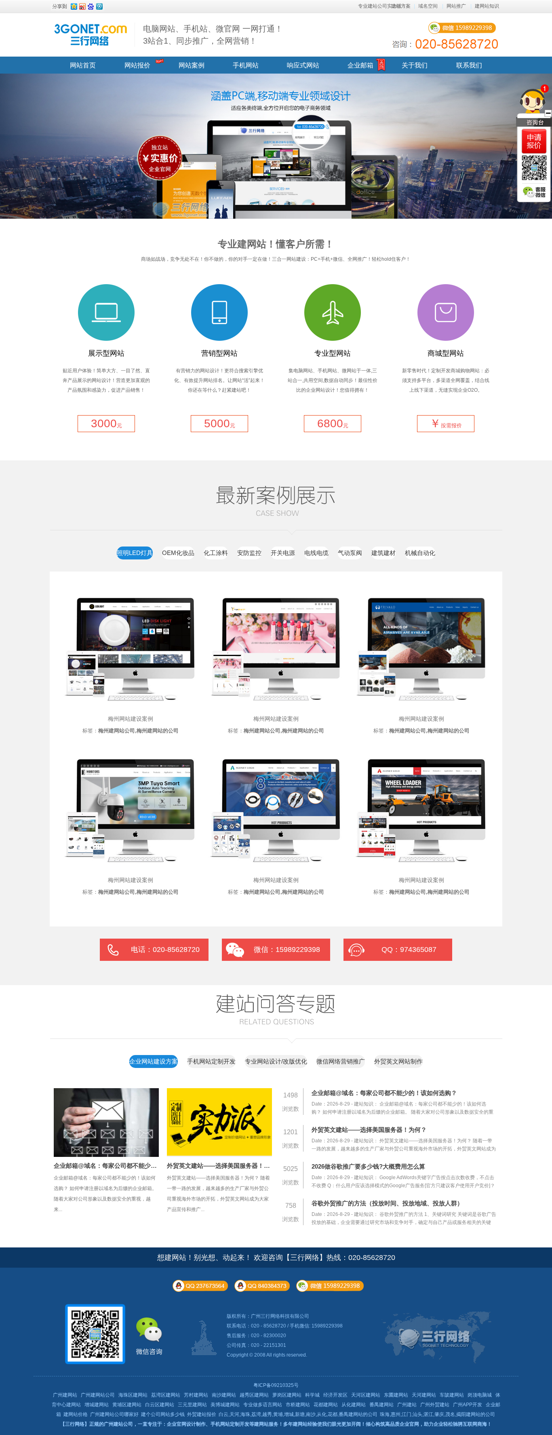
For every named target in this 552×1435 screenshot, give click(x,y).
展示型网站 (106, 353)
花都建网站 (326, 1405)
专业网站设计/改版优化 (276, 1061)
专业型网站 (332, 353)
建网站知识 (487, 6)
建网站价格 (75, 1414)
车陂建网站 (452, 1395)
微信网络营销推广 (340, 1061)
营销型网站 (219, 353)
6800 (332, 423)
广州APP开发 (467, 1405)
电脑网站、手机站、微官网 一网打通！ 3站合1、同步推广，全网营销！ (213, 34)
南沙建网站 (224, 1395)
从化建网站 (353, 1405)
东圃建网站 (396, 1395)
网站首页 (83, 65)
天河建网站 (424, 1395)
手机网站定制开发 (211, 1061)
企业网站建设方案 (153, 1061)
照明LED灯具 (135, 552)
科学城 (312, 1395)
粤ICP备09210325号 (276, 1385)
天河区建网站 (365, 1395)
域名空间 (428, 6)
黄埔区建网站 (126, 1405)
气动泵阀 (350, 552)
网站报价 (137, 65)
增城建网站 (96, 1405)
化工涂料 (216, 552)
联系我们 (469, 65)
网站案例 (191, 65)
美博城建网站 (225, 1405)
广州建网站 (65, 1395)
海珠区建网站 (132, 1395)
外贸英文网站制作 (398, 1061)
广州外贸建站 (434, 1405)
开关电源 (283, 552)
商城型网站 (446, 353)
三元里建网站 (192, 1405)
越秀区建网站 (254, 1395)
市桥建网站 (298, 1405)
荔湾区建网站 (165, 1395)
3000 (106, 423)
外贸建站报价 (201, 1414)
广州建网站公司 (98, 1395)
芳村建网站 (196, 1395)
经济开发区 (335, 1395)
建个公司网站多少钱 (163, 1414)
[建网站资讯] (292, 1042)
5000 (219, 423)
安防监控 (249, 552)
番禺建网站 (381, 1405)
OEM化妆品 (178, 552)
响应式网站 (303, 65)
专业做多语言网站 (262, 1405)
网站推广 (456, 6)
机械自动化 (420, 552)
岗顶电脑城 (480, 1395)
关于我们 (415, 65)
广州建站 (407, 1405)
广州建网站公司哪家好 (114, 1414)
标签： (130, 731)
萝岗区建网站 (286, 1395)
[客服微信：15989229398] (534, 192)
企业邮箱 (360, 65)
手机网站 (246, 65)
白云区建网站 (159, 1405)
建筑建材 (383, 552)
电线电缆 (316, 552)
